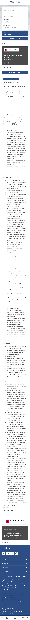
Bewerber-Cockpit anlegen (13, 532)
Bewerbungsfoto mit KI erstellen (14, 535)
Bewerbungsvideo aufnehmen (13, 534)
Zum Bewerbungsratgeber (12, 537)
